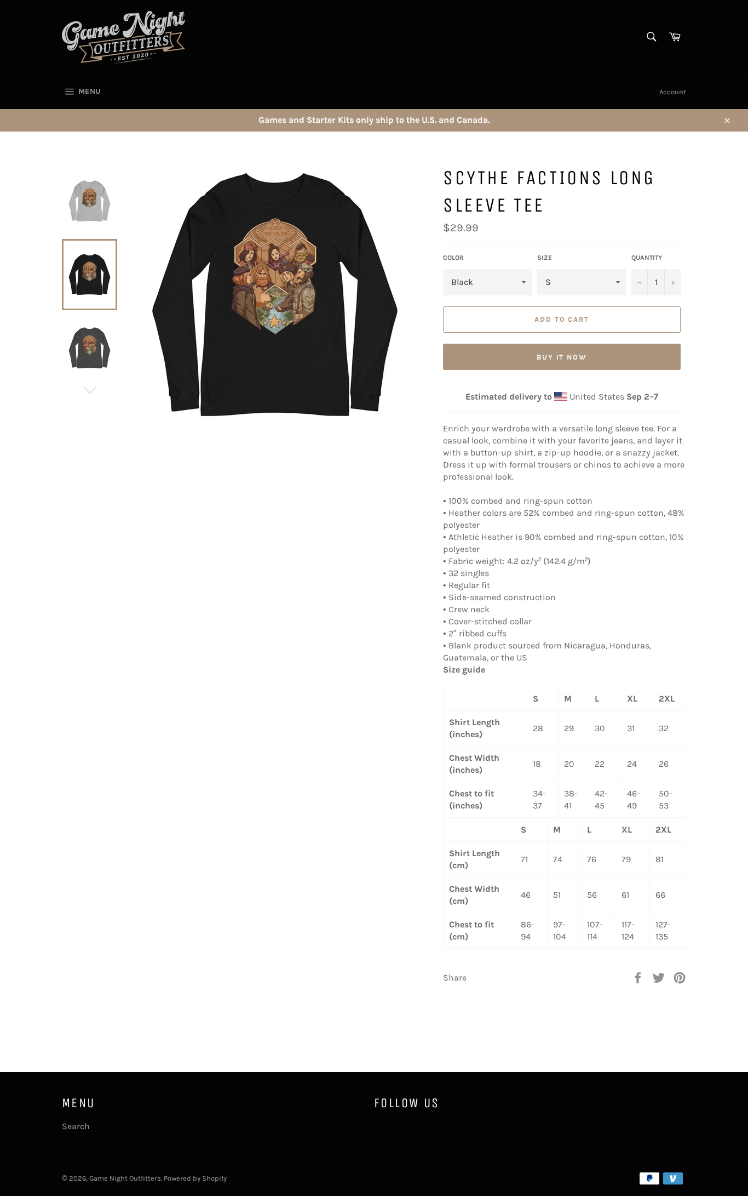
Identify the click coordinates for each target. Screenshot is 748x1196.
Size (544, 257)
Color (453, 257)
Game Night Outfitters (125, 1178)
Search (76, 1126)
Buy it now (562, 357)
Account (672, 92)
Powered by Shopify (195, 1178)
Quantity (646, 257)
